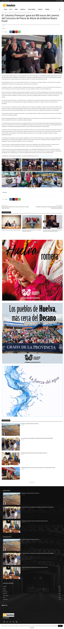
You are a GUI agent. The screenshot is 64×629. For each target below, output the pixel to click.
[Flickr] (10, 622)
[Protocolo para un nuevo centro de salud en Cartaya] (11, 222)
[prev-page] (2, 234)
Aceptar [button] (60, 625)
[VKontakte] (16, 622)
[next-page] (4, 234)
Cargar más (32, 482)
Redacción (5, 192)
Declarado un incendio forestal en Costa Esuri (29, 423)
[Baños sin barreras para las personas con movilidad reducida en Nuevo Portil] (32, 222)
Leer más (32, 627)
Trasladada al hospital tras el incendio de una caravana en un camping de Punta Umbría (38, 467)
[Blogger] (4, 622)
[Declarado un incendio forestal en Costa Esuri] (11, 429)
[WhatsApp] (19, 32)
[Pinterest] (16, 32)
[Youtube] (62, 1)
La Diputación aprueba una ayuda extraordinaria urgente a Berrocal (34, 452)
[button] (59, 9)
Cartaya (5, 12)
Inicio (3, 12)
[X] (60, 1)
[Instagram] (58, 1)
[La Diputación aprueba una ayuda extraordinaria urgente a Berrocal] (11, 458)
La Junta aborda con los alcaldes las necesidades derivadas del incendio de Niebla (37, 438)
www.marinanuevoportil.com (45, 156)
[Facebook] (56, 1)
